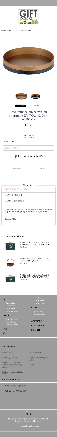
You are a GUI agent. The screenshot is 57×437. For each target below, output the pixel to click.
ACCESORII (36, 321)
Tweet (36, 106)
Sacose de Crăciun (40, 317)
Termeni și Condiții (9, 358)
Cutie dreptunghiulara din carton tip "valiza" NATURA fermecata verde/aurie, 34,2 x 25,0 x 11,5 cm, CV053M (35, 243)
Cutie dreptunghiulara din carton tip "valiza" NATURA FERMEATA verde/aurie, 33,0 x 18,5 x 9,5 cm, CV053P (35, 276)
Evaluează (42, 169)
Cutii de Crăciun (11, 309)
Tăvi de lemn (38, 298)
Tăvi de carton (25, 30)
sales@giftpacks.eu (18, 386)
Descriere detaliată (16, 189)
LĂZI (5, 329)
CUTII (5, 299)
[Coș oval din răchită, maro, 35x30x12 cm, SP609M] (10, 262)
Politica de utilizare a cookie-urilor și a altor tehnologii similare (13, 365)
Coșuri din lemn (11, 319)
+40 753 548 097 (19, 391)
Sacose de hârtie (39, 314)
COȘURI (6, 316)
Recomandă (17, 169)
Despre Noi (6, 353)
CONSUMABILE (38, 326)
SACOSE (35, 308)
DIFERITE (35, 330)
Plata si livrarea (14, 201)
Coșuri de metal (11, 322)
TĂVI (15, 30)
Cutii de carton (10, 306)
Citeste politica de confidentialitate (28, 421)
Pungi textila (38, 311)
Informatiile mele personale (29, 426)
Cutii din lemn (10, 303)
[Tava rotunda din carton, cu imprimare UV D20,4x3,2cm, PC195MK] (28, 86)
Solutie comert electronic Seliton (28, 434)
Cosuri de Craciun (12, 325)
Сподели (21, 106)
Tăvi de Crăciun (39, 303)
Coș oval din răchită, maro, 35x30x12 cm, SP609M (35, 260)
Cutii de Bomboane (12, 311)
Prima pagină (6, 30)
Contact (31, 365)
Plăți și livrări (13, 195)
